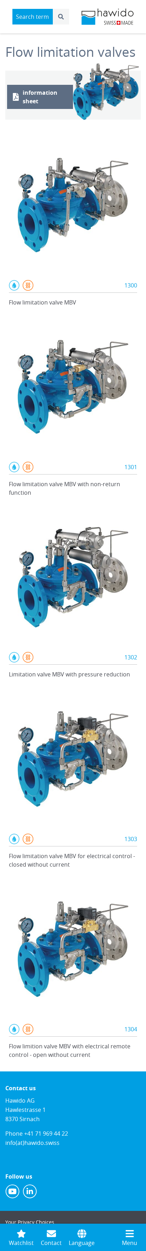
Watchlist (21, 1243)
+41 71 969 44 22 (46, 1133)
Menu (129, 1243)
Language (82, 1243)
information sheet (40, 97)
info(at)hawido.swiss (32, 1143)
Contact (51, 1243)
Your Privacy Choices (29, 1222)
